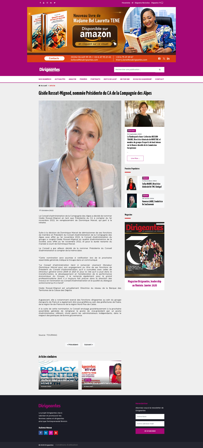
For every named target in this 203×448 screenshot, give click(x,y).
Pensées (83, 79)
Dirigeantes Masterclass (142, 3)
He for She (125, 79)
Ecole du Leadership (142, 79)
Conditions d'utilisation (66, 445)
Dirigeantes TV (156, 3)
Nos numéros (45, 79)
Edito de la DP (110, 79)
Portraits (95, 79)
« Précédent (72, 344)
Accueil (43, 86)
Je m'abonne (150, 431)
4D (132, 3)
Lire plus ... (135, 158)
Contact (159, 79)
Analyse (72, 79)
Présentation (126, 3)
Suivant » (88, 344)
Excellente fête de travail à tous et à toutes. (101, 383)
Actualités (60, 79)
